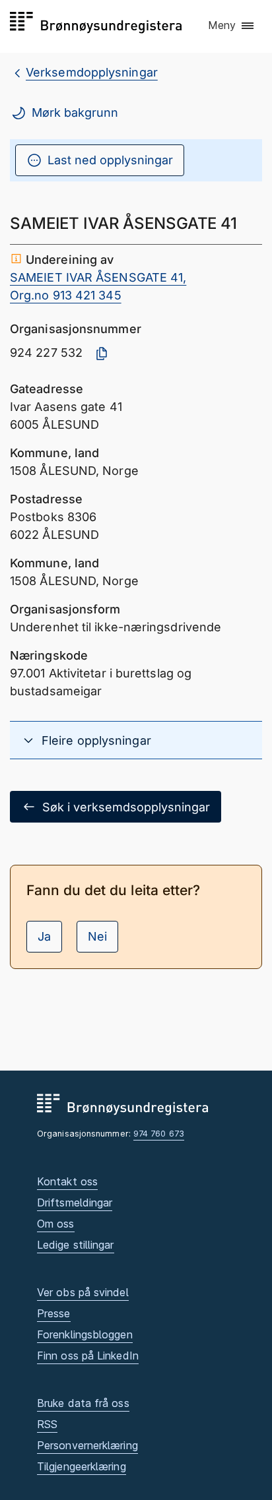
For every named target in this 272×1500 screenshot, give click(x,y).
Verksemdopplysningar (92, 72)
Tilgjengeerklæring (81, 1466)
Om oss (56, 1223)
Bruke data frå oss (83, 1403)
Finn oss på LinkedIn (88, 1355)
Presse (54, 1313)
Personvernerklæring (87, 1445)
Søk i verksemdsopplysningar (126, 807)
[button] (231, 26)
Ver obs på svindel (83, 1292)
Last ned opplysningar (110, 160)
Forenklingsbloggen (85, 1334)
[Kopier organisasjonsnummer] (102, 353)
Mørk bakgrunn (75, 112)
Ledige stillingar (75, 1244)
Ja (44, 936)
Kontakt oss (67, 1181)
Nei (97, 936)
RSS (47, 1424)
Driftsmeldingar (74, 1202)
